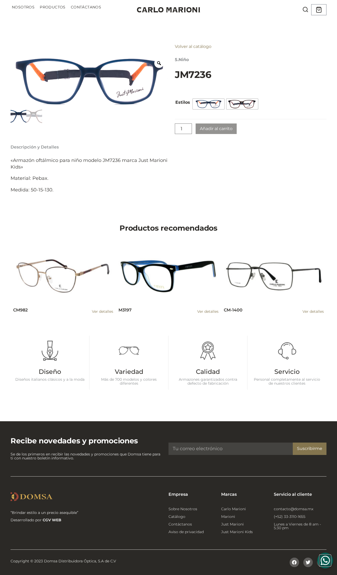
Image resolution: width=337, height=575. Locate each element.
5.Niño (182, 59)
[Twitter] (308, 562)
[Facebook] (294, 562)
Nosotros (23, 7)
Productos (53, 7)
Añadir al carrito (216, 128)
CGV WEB (52, 520)
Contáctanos (86, 7)
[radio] (208, 104)
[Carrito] (318, 9)
